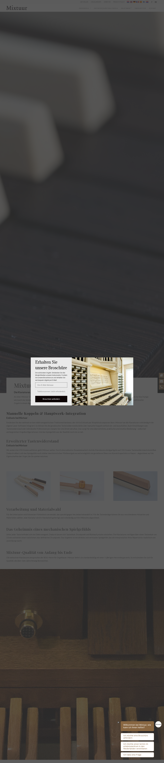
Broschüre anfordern (51, 399)
